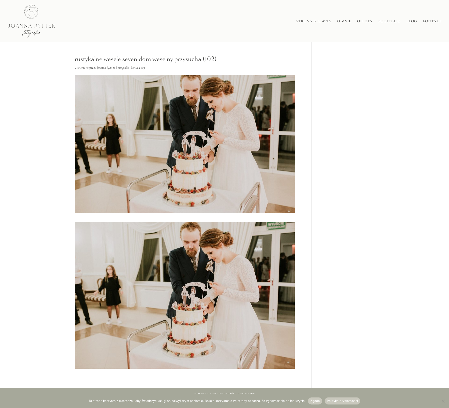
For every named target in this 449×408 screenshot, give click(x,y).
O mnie (344, 21)
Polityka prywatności (342, 401)
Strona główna (313, 21)
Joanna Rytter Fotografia (113, 68)
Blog (411, 21)
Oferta (364, 21)
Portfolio (389, 21)
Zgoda (315, 401)
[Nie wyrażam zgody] (443, 401)
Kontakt (432, 21)
